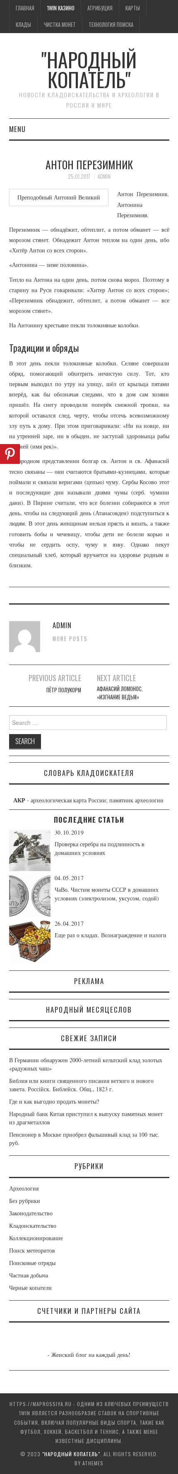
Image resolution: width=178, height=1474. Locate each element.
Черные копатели (30, 1288)
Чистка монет (60, 25)
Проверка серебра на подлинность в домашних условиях (99, 848)
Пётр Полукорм (63, 690)
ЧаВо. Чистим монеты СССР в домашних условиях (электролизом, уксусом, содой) (107, 894)
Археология (23, 1188)
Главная (25, 8)
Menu (17, 129)
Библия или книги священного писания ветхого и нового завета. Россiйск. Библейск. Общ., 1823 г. (81, 1085)
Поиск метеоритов (32, 1250)
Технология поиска (111, 25)
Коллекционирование (36, 1238)
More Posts (70, 639)
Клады (23, 25)
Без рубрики (24, 1201)
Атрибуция (100, 8)
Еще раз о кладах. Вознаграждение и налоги (110, 935)
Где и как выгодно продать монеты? (54, 1101)
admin (104, 176)
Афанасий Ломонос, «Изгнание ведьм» (120, 693)
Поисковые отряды (32, 1263)
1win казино (61, 8)
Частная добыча (28, 1275)
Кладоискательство (32, 1225)
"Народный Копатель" (89, 69)
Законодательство (31, 1213)
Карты (132, 8)
